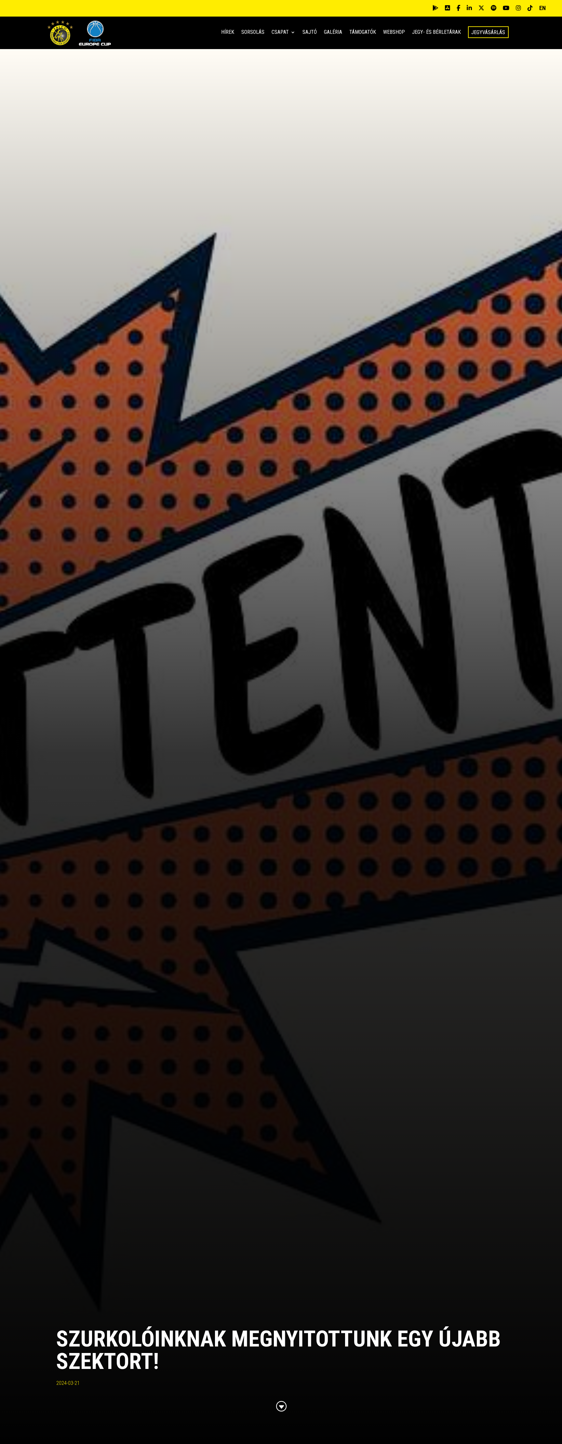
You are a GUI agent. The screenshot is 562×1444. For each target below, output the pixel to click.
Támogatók (362, 32)
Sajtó (309, 32)
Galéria (333, 32)
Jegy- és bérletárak (436, 32)
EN (542, 8)
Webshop (394, 32)
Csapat (280, 32)
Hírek (227, 32)
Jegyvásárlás (488, 32)
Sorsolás (252, 32)
